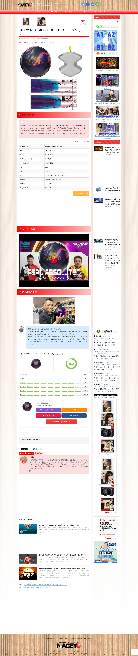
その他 (84, 11)
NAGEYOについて (49, 638)
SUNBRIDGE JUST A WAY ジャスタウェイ (106, 364)
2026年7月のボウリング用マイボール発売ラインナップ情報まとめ (112, 201)
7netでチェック (74, 415)
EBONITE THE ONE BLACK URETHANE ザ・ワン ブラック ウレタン (45, 585)
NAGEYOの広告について (63, 638)
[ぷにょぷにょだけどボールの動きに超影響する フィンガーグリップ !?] (107, 84)
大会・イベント (69, 11)
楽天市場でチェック (48, 415)
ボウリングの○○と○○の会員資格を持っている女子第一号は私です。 (62, 555)
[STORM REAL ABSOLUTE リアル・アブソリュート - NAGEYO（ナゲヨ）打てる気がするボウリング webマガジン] (92, 4)
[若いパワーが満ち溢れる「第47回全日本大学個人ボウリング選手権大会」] (107, 133)
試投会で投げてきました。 (53, 329)
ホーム (24, 11)
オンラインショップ (99, 11)
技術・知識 (54, 11)
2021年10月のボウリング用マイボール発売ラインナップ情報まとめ (62, 569)
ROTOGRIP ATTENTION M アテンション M (37, 587)
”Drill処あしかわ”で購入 (61, 422)
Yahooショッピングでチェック (48, 410)
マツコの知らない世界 (75, 466)
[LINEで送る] (39, 449)
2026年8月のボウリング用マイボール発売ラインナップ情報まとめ (112, 150)
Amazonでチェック (74, 410)
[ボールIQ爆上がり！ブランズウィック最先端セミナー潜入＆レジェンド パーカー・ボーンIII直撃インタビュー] (107, 117)
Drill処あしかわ (44, 460)
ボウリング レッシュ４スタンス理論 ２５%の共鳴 (66, 462)
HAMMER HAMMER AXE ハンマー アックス (107, 375)
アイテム (39, 11)
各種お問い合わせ (88, 638)
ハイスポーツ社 (84, 141)
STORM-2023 (45, 39)
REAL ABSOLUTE (41, 403)
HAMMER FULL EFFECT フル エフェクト (106, 386)
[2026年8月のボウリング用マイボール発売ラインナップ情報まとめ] (107, 68)
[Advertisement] (54, 211)
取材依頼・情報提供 (77, 638)
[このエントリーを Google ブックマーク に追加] (34, 449)
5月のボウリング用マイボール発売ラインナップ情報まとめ (59, 525)
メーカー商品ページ (80, 193)
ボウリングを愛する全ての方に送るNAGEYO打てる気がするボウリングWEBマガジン (69, 651)
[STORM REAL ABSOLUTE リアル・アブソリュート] (36, 363)
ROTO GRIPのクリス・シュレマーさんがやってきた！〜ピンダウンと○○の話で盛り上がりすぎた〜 (112, 260)
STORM (39, 39)
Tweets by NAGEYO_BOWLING (105, 397)
